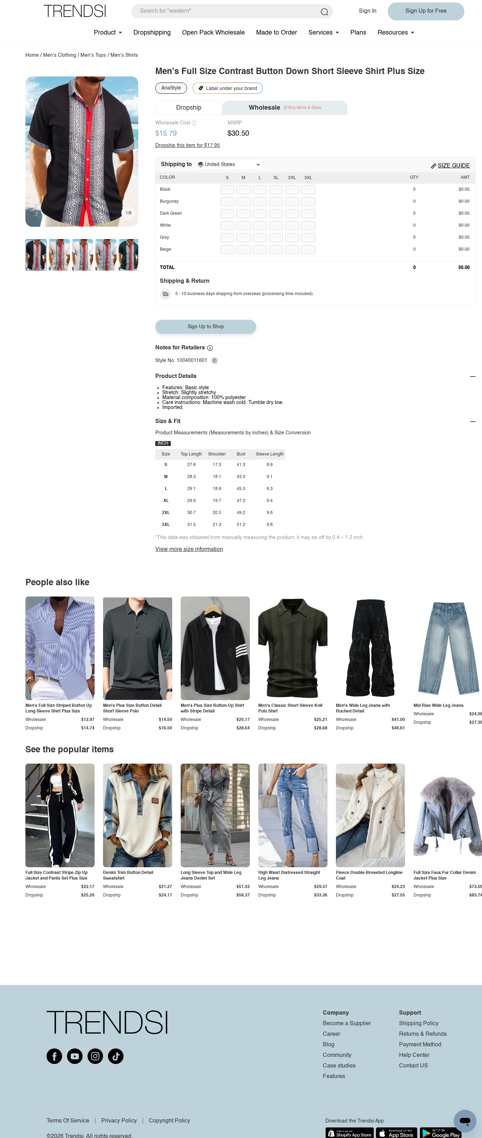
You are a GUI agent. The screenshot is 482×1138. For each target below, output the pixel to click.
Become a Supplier (347, 1024)
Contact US (413, 1066)
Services (320, 33)
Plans (358, 33)
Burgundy (169, 202)
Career (331, 1034)
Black (165, 190)
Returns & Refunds (423, 1034)
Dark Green (171, 214)
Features (334, 1076)
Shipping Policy (419, 1024)
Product (105, 33)
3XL (308, 178)
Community (337, 1055)
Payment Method (420, 1045)
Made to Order (276, 33)
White (165, 226)
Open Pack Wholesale (213, 33)
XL (276, 178)
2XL (292, 178)
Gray (164, 237)
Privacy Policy (119, 1121)
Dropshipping (152, 33)
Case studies (339, 1066)
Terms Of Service (68, 1121)
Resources (393, 33)
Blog (329, 1045)
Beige (165, 249)
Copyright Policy (169, 1121)
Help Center (414, 1055)
